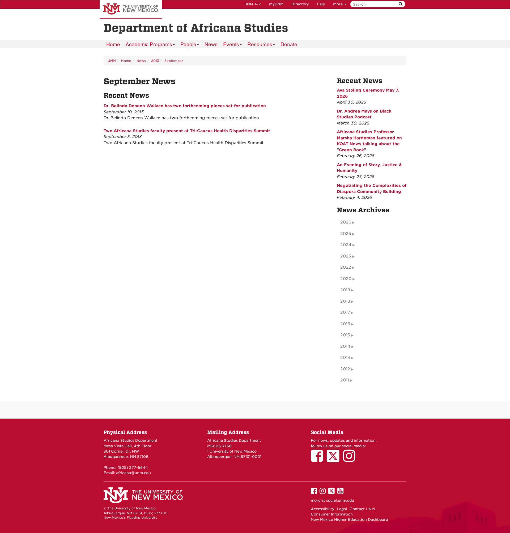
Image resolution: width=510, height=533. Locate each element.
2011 (344, 380)
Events (231, 44)
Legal (342, 509)
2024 (345, 244)
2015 (345, 335)
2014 (345, 346)
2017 (345, 312)
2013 (155, 61)
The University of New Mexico (131, 9)
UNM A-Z (252, 4)
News (211, 44)
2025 (345, 233)
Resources (259, 44)
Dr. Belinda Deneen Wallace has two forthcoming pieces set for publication (185, 106)
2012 (345, 369)
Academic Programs (149, 44)
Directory (300, 4)
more (338, 4)
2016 (345, 323)
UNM (112, 61)
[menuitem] (113, 44)
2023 (345, 256)
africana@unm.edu (133, 473)
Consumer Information (332, 514)
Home (113, 44)
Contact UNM (362, 509)
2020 (345, 278)
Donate (288, 44)
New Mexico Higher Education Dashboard (349, 519)
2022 (345, 267)
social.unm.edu (340, 500)
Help (321, 4)
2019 (345, 289)
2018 (345, 301)
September (173, 61)
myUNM (276, 4)
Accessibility (322, 509)
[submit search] (400, 4)
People (188, 44)
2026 (345, 222)
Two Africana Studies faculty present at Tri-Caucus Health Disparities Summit (187, 130)
